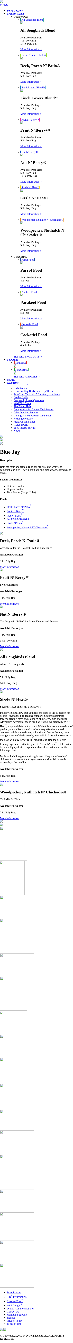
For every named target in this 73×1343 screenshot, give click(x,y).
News (17, 430)
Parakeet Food (29, 292)
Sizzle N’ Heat (15, 523)
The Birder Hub (22, 406)
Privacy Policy (14, 1320)
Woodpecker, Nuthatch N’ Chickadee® (42, 219)
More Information (9, 566)
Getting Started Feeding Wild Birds (32, 415)
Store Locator (14, 1292)
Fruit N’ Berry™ (30, 119)
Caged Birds (21, 369)
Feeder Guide (21, 397)
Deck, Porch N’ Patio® (33, 55)
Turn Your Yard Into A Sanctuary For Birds (37, 394)
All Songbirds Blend (32, 19)
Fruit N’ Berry (15, 511)
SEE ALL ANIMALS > (27, 376)
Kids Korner (21, 388)
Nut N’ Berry (14, 515)
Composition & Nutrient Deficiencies (33, 409)
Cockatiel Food (29, 324)
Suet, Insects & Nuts (24, 427)
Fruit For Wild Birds (24, 421)
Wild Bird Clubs (22, 403)
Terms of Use (14, 1323)
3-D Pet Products (16, 1296)
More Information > (31, 49)
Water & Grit (21, 424)
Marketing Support (17, 1314)
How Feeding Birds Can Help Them (33, 391)
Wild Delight (14, 1305)
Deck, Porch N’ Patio (19, 507)
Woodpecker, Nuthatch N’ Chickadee (27, 527)
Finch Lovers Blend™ (33, 87)
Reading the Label (23, 418)
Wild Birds (20, 362)
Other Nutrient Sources (26, 412)
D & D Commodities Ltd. (20, 1308)
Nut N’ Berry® (29, 152)
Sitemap (11, 1317)
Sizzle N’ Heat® (30, 187)
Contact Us (13, 1311)
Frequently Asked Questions (29, 400)
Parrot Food (27, 259)
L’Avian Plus (15, 1301)
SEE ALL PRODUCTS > (28, 356)
